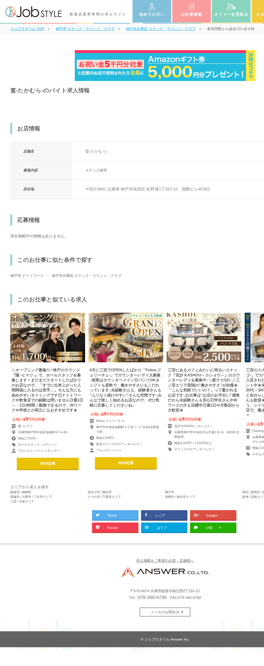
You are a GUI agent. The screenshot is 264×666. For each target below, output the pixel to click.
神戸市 (169, 492)
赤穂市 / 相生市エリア (180, 497)
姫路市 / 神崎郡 (20, 492)
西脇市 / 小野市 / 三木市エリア (31, 497)
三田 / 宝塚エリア (22, 501)
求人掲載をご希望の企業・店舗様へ (165, 561)
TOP (27, 29)
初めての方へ (152, 14)
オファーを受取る (231, 14)
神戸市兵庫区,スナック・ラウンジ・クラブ (86, 276)
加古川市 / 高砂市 (100, 492)
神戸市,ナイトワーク (27, 276)
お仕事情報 (191, 14)
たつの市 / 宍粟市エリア (104, 497)
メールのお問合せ (165, 612)
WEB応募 (47, 463)
